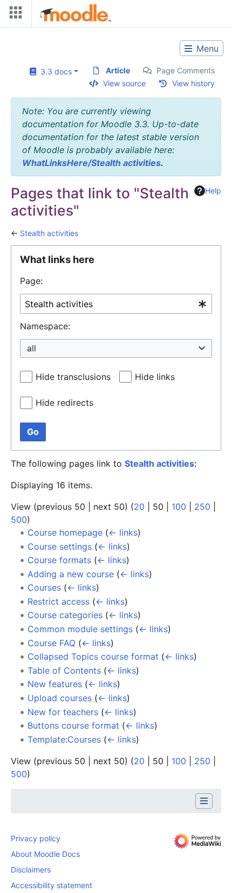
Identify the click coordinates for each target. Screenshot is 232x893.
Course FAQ (52, 643)
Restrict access (59, 601)
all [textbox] (31, 348)
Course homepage (65, 532)
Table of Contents (64, 670)
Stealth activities (49, 233)
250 (202, 506)
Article (118, 70)
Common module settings (80, 629)
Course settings (60, 546)
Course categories (65, 615)
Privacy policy (35, 838)
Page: (31, 280)
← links (123, 532)
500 (19, 519)
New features (55, 684)
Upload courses (60, 698)
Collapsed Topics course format (93, 656)
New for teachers (63, 712)
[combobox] (116, 304)
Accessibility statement (51, 885)
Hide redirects (64, 402)
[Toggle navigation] (13, 14)
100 (179, 506)
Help (213, 190)
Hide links (155, 376)
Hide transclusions (73, 376)
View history (193, 83)
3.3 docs (54, 71)
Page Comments (185, 70)
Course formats (59, 560)
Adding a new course (71, 574)
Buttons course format (73, 725)
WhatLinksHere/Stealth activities (91, 162)
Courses (44, 587)
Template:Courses (64, 739)
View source (124, 83)
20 (139, 506)
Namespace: (45, 326)
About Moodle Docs (45, 854)
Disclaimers (31, 869)
